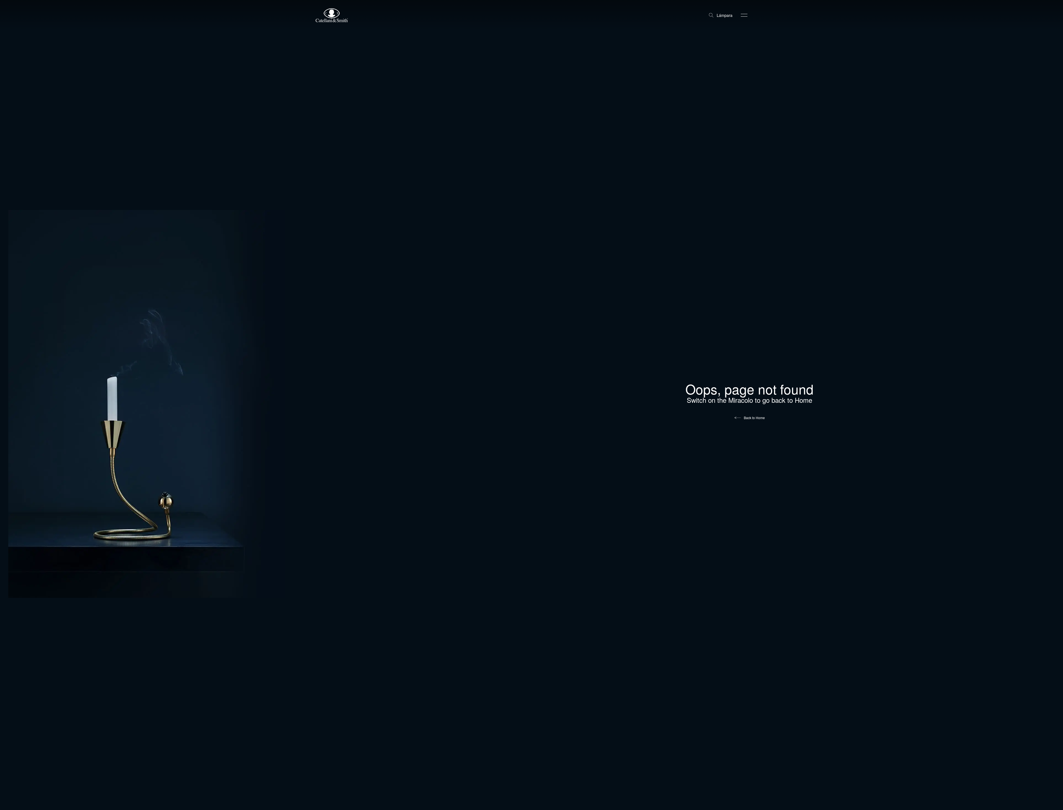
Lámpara (724, 15)
